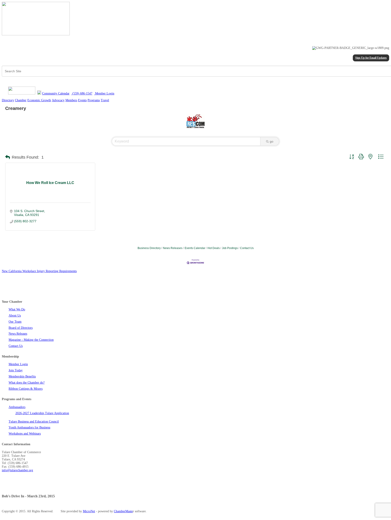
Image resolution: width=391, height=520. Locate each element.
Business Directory (149, 248)
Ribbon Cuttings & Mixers (26, 388)
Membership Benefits (22, 376)
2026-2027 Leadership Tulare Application (42, 413)
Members (71, 100)
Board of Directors (21, 327)
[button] (7, 157)
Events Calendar (195, 248)
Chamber (20, 100)
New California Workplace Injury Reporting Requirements (39, 271)
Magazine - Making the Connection (31, 339)
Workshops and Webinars (25, 433)
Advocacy (58, 100)
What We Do (17, 309)
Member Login (18, 364)
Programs (94, 100)
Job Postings (230, 248)
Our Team (15, 321)
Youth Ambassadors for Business (29, 427)
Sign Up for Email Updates (371, 57)
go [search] (271, 141)
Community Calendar (55, 93)
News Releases (172, 248)
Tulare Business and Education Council (34, 421)
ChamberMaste (123, 511)
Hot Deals (213, 248)
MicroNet (89, 511)
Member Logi (103, 93)
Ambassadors (17, 407)
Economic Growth (39, 100)
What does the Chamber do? (27, 382)
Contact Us (247, 248)
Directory (8, 100)
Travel (105, 100)
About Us (15, 315)
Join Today (16, 370)
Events (82, 100)
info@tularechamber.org (17, 470)
